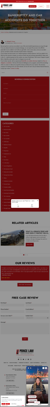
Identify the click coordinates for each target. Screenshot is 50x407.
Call (18, 206)
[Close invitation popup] (37, 200)
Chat (32, 206)
